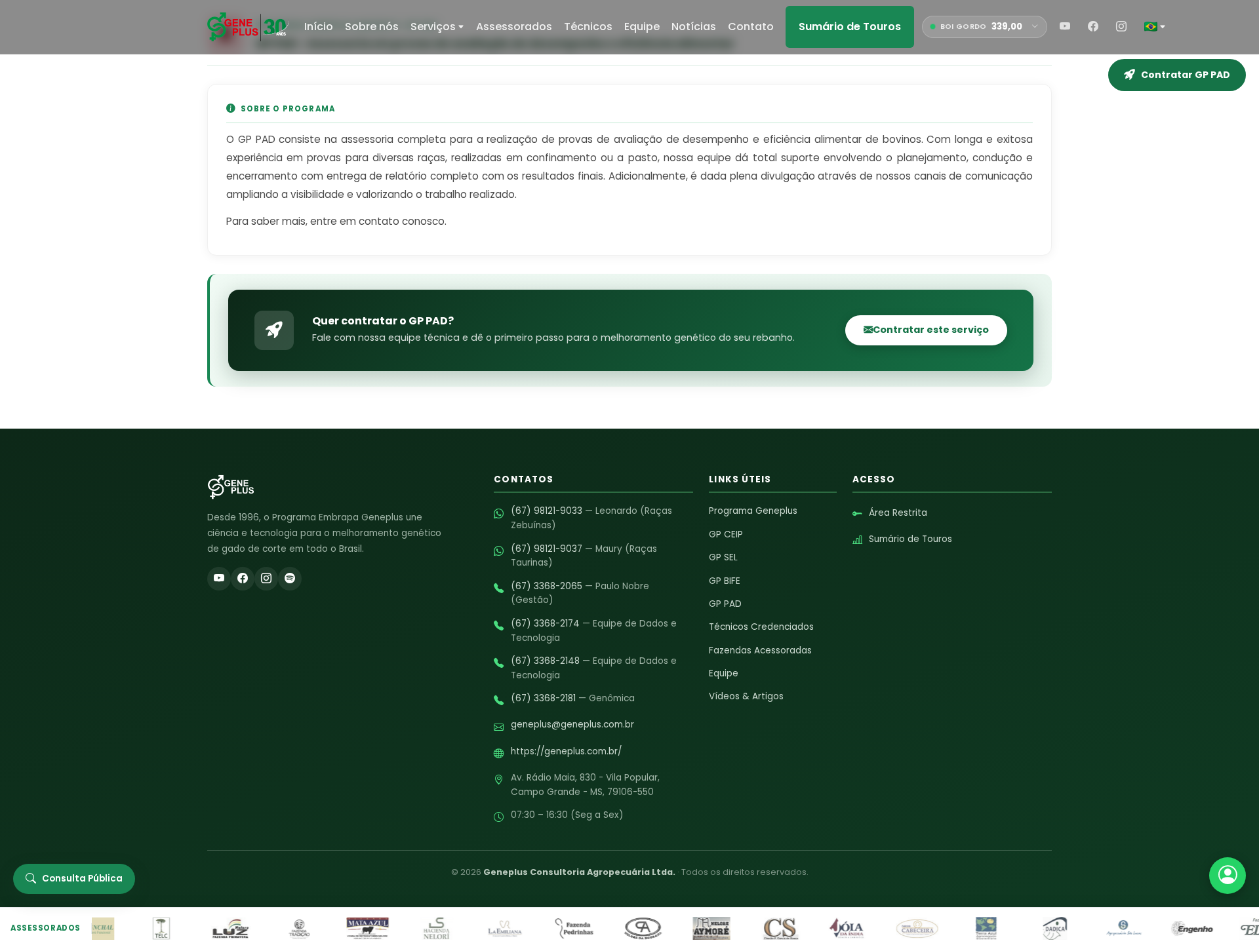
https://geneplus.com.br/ (566, 751)
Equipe (642, 26)
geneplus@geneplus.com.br (572, 724)
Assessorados (514, 26)
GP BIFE (724, 581)
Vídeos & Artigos (746, 696)
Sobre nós (372, 26)
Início (318, 26)
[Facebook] (1093, 27)
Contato (751, 26)
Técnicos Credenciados (761, 627)
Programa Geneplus (753, 511)
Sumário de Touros (850, 26)
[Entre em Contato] (1227, 875)
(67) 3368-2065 (546, 586)
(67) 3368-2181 (543, 698)
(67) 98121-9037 (546, 549)
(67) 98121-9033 (546, 511)
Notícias (693, 26)
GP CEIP (726, 534)
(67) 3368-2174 (545, 623)
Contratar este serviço (931, 329)
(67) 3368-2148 (545, 661)
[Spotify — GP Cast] (290, 579)
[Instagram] (1121, 27)
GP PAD (725, 604)
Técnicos (588, 26)
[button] (1155, 27)
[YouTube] (1065, 27)
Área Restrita (898, 513)
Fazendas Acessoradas (760, 650)
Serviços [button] (433, 26)
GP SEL (723, 557)
